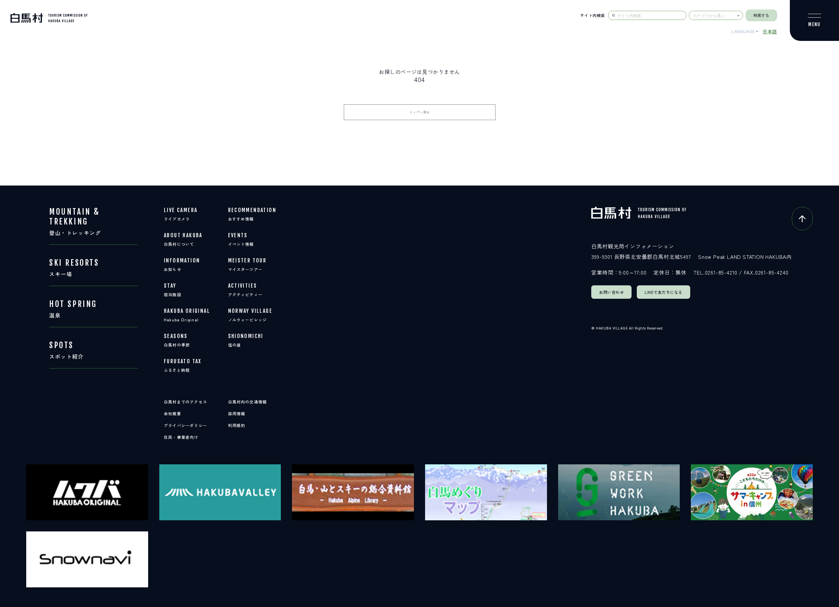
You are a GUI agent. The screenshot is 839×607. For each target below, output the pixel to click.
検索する (761, 15)
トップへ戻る (419, 112)
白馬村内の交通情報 (247, 401)
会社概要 (172, 413)
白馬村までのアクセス (185, 401)
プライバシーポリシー (185, 425)
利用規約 (236, 425)
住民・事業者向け (181, 437)
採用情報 (236, 413)
